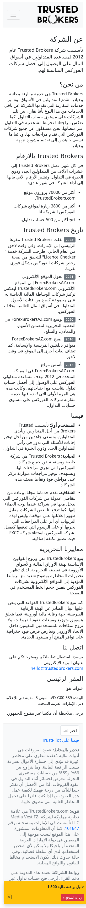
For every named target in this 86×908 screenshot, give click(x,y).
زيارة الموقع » (72, 897)
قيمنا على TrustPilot (60, 740)
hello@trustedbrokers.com (57, 668)
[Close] (9, 897)
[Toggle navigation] (13, 15)
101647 (72, 828)
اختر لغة (70, 730)
